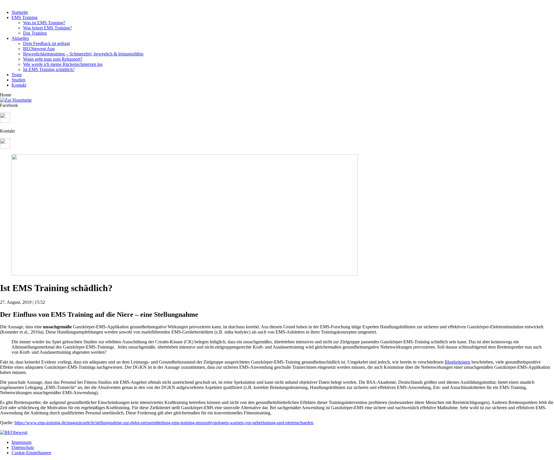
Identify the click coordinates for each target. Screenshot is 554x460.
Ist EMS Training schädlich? (49, 69)
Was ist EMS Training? (44, 22)
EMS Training (25, 17)
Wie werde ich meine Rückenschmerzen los (62, 64)
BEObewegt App (39, 48)
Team (17, 74)
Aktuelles (20, 38)
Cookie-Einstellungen (31, 452)
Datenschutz (23, 447)
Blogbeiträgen (457, 362)
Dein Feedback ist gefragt (46, 43)
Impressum (21, 442)
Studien (18, 79)
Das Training (35, 33)
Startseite (20, 12)
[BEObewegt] (13, 432)
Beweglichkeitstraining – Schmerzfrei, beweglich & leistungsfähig (83, 53)
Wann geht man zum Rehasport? (52, 59)
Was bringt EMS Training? (47, 27)
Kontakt (19, 85)
